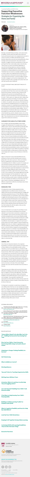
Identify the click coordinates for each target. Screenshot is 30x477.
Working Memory (6, 367)
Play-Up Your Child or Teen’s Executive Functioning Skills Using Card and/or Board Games (13, 344)
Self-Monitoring (6, 357)
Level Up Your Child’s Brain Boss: (10, 415)
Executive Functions (11, 21)
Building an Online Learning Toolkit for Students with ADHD (12, 402)
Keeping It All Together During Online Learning (14, 420)
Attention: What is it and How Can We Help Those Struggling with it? (13, 382)
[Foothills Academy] (12, 3)
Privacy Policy (3, 469)
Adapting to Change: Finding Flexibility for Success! (13, 351)
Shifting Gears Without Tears (9, 377)
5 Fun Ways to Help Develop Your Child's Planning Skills (12, 396)
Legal (10, 469)
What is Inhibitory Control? (9, 362)
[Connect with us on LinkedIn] (6, 467)
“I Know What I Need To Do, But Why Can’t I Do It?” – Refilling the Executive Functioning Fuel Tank (14, 336)
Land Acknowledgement (5, 471)
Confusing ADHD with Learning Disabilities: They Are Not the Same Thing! (13, 425)
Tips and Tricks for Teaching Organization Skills (14, 372)
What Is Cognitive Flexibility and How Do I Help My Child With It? (14, 409)
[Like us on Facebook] (2, 467)
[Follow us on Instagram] (9, 467)
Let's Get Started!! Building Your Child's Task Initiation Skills (14, 389)
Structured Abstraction (10, 474)
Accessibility (15, 469)
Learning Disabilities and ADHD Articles (10, 9)
